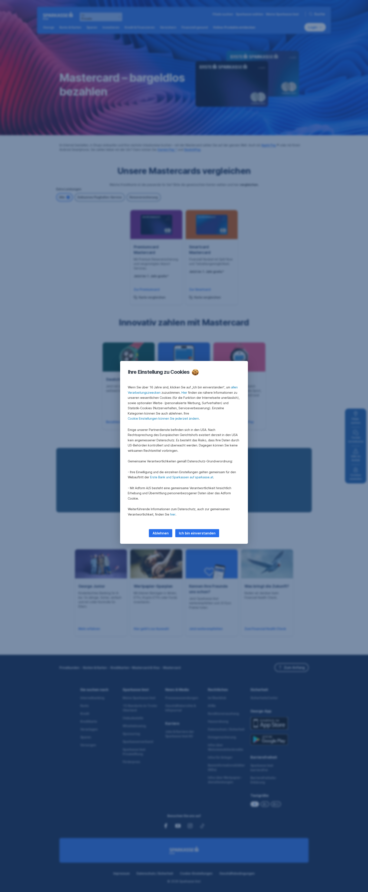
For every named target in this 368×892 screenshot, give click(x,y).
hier (172, 514)
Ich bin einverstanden (197, 533)
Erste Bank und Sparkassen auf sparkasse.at (181, 477)
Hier (184, 392)
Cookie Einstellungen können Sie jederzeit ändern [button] (163, 418)
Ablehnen (160, 533)
